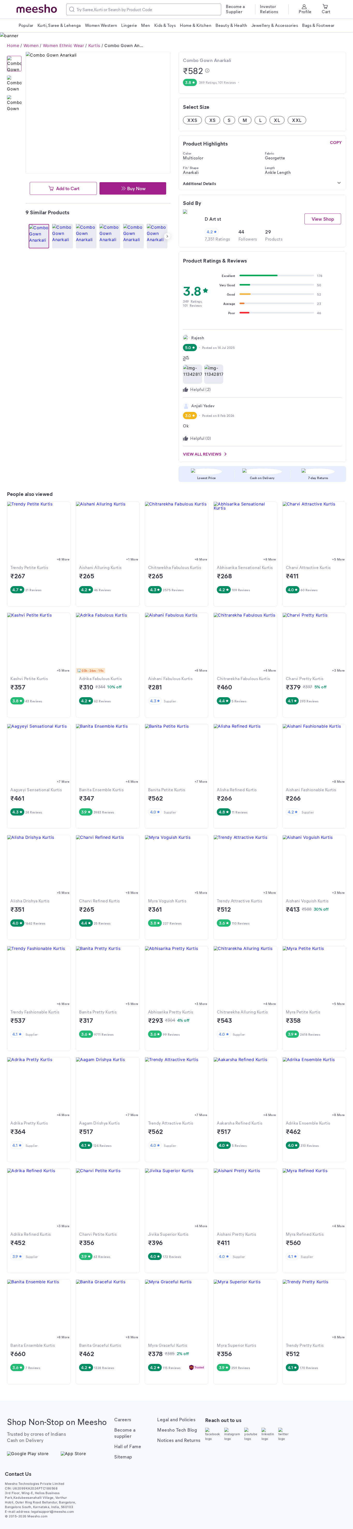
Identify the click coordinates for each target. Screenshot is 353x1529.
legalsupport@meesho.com (52, 1511)
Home (13, 45)
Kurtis (94, 45)
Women (31, 45)
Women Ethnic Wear (63, 45)
